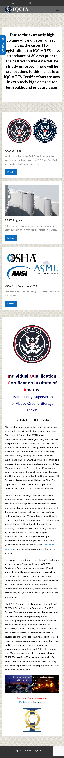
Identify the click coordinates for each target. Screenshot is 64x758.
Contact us (24, 702)
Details (10, 172)
